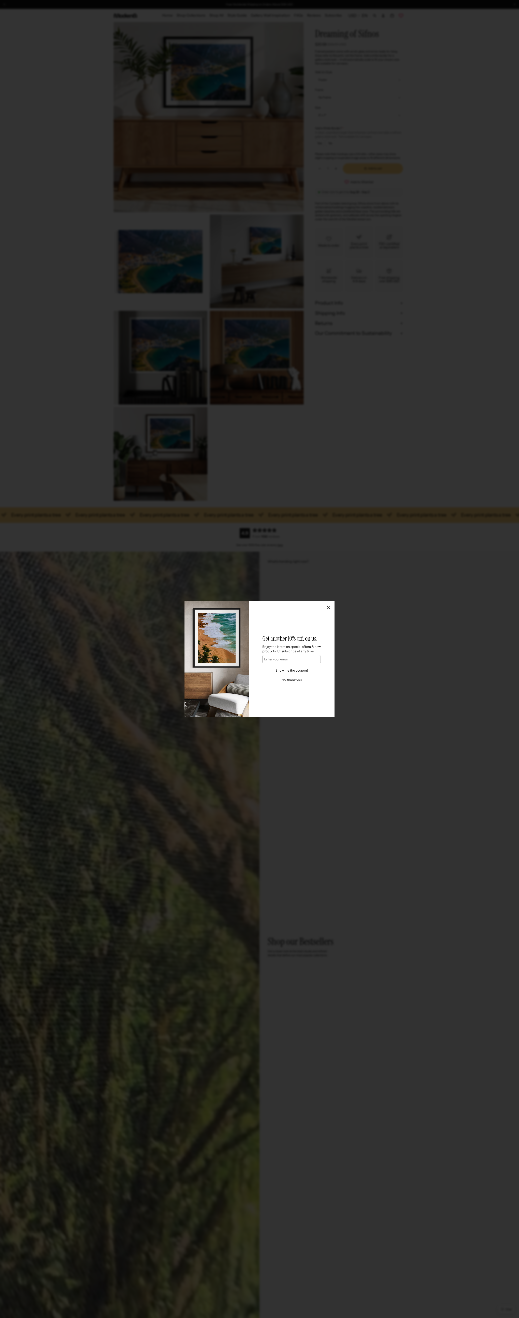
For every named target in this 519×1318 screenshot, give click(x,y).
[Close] (328, 607)
